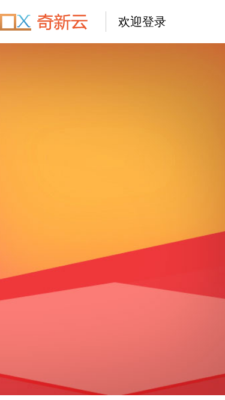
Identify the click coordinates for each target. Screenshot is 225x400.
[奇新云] (47, 21)
